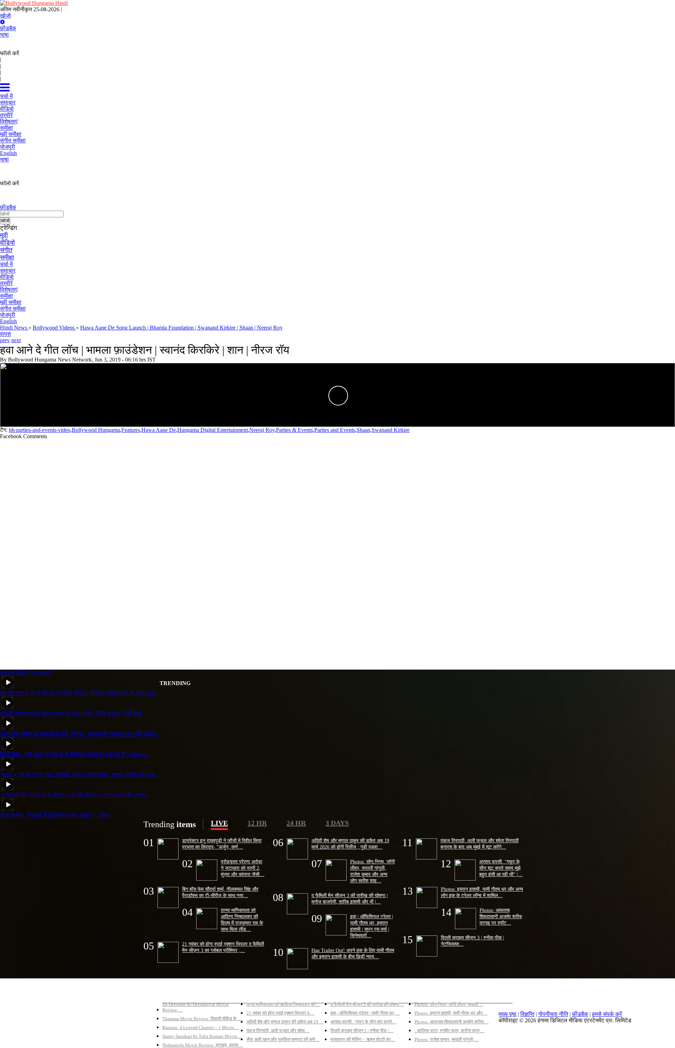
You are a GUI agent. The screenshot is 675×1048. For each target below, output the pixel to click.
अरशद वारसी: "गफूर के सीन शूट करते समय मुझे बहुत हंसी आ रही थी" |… (501, 868)
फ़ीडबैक (8, 28)
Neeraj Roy (262, 430)
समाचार (7, 271)
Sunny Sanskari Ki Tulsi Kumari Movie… (202, 1036)
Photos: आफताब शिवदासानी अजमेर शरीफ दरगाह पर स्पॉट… (501, 916)
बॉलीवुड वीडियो (345, 992)
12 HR (257, 823)
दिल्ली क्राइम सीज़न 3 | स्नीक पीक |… (361, 1030)
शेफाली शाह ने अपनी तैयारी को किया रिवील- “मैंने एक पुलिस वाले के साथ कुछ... (79, 693)
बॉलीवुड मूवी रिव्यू (179, 992)
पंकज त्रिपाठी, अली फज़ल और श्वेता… (277, 1030)
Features (130, 430)
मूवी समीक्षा (10, 302)
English (8, 321)
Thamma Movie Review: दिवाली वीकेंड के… (201, 1018)
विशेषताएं (9, 290)
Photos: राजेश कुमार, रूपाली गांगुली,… (446, 1039)
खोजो (5, 16)
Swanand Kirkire (391, 430)
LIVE (219, 823)
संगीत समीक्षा (13, 309)
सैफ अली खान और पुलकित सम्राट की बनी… (283, 1039)
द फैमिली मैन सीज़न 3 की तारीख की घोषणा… (367, 1004)
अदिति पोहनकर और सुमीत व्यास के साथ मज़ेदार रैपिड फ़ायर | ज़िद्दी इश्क (71, 713)
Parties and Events (334, 430)
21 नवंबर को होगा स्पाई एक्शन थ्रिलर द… (280, 1013)
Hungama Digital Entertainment (212, 430)
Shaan (363, 430)
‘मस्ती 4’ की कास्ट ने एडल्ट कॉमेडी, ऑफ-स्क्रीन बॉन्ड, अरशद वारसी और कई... (79, 775)
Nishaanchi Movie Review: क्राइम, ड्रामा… (202, 1045)
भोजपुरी (7, 315)
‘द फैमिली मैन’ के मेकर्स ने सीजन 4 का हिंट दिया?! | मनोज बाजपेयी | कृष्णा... (74, 795)
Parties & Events (294, 430)
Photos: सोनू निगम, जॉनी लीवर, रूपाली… (448, 1004)
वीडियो (7, 242)
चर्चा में (6, 264)
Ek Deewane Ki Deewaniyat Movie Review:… (195, 1007)
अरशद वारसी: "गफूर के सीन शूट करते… (363, 1021)
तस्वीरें (6, 283)
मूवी (4, 235)
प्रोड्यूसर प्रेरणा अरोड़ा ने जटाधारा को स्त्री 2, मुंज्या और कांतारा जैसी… (242, 868)
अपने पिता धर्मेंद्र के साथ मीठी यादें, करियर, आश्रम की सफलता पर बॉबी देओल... (80, 734)
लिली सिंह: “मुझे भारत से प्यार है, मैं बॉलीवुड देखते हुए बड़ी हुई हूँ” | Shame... (75, 754)
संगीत (6, 250)
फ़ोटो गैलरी (425, 992)
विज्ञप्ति (527, 1014)
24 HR (296, 823)
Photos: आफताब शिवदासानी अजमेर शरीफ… (451, 1021)
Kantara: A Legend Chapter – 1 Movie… (200, 1027)
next (16, 340)
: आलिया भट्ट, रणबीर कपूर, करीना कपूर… (449, 1030)
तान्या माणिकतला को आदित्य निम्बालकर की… (283, 1004)
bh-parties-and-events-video (39, 430)
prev (5, 340)
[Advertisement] (211, 551)
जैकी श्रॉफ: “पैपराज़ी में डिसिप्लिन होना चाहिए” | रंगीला (55, 815)
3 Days (337, 823)
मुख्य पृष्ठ (507, 1014)
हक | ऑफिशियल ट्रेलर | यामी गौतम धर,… (365, 1013)
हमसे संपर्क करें (607, 1014)
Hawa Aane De (158, 430)
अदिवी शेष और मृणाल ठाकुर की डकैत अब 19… (284, 1021)
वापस (5, 334)
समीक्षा (7, 257)
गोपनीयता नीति (553, 1014)
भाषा (4, 35)
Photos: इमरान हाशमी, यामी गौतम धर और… (450, 1013)
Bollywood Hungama (96, 430)
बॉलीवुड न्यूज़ (259, 992)
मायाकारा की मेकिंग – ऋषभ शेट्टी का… (362, 1039)
